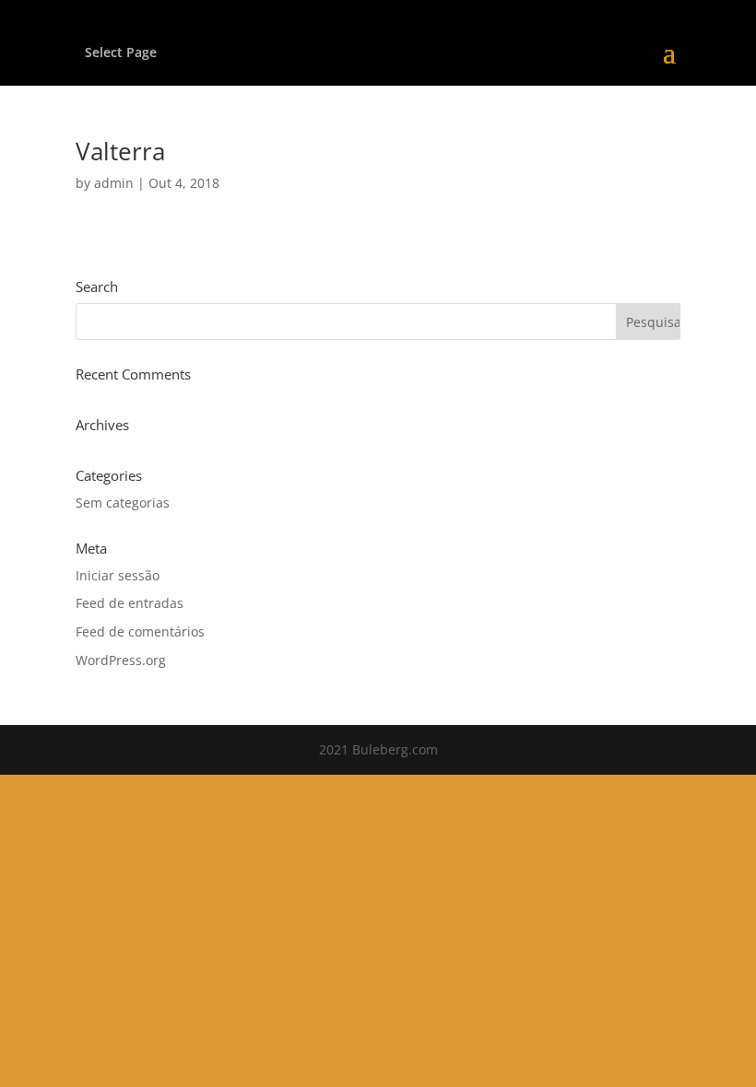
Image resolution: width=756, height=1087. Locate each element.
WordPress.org (121, 660)
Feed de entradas (129, 603)
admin (114, 183)
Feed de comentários (140, 631)
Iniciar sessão (117, 575)
